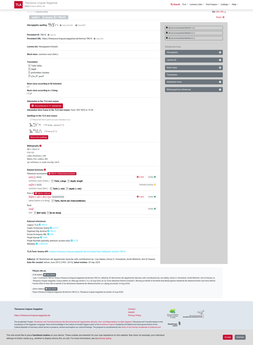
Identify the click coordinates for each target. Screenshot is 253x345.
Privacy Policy (134, 315)
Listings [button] (224, 4)
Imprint (131, 312)
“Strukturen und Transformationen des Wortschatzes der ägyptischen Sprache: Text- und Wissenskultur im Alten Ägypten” (83, 322)
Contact (131, 309)
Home (30, 12)
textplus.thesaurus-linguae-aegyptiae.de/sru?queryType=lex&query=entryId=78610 (87, 251)
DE (217, 12)
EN (213, 12)
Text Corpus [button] (211, 4)
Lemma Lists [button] (196, 4)
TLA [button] (184, 4)
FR (222, 12)
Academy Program (107, 324)
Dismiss (240, 337)
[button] (220, 17)
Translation (172, 74)
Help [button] (234, 4)
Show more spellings (38, 137)
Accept (228, 337)
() (181, 28)
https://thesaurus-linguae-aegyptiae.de (32, 315)
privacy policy (105, 338)
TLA (18, 5)
